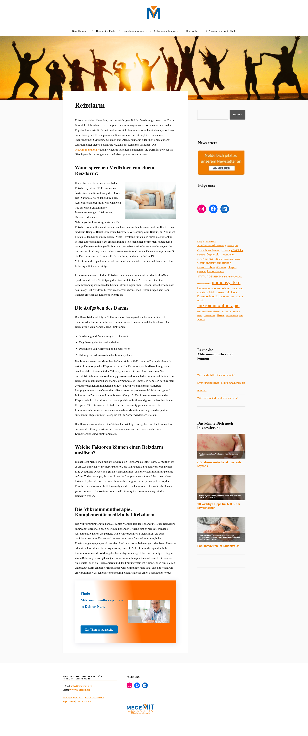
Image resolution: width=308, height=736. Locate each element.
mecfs (200, 300)
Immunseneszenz (204, 283)
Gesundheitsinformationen (214, 262)
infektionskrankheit (219, 292)
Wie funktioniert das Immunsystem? (217, 398)
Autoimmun (210, 241)
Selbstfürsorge (209, 316)
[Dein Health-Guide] (154, 12)
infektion (202, 292)
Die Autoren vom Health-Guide (220, 30)
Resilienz (236, 311)
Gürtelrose (221, 267)
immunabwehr (215, 271)
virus (241, 316)
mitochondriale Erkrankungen (208, 311)
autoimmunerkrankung (211, 245)
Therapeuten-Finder (106, 30)
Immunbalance (209, 276)
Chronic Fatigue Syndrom (208, 250)
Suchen (237, 115)
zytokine (201, 320)
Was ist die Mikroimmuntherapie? (216, 375)
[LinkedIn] (224, 209)
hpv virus (201, 272)
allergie (200, 241)
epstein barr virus (205, 259)
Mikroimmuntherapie (87, 149)
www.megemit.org (79, 690)
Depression (213, 254)
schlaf (199, 316)
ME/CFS (239, 296)
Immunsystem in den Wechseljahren (213, 288)
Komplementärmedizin (207, 296)
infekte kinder (237, 288)
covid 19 (237, 250)
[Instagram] (201, 209)
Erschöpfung (228, 259)
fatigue (237, 259)
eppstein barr (228, 255)
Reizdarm (90, 105)
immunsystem (226, 282)
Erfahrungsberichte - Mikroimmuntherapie (221, 383)
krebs (222, 296)
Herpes (232, 267)
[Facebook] (213, 209)
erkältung (218, 259)
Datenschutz (84, 701)
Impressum (69, 701)
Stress (220, 315)
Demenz (201, 255)
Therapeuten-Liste (73, 697)
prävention (226, 311)
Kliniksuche (191, 30)
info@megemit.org (81, 686)
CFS (236, 246)
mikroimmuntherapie (218, 305)
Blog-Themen (79, 30)
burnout (230, 246)
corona (226, 250)
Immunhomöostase (232, 277)
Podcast (201, 390)
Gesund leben (206, 267)
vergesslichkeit (232, 316)
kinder (235, 292)
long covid (230, 296)
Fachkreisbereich (94, 697)
